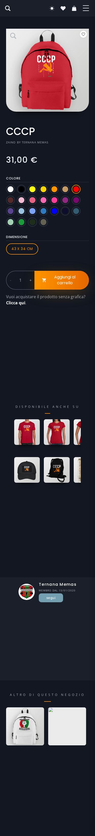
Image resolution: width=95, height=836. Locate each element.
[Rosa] (43, 200)
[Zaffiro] (43, 211)
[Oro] (43, 189)
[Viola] (10, 211)
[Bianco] (10, 189)
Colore (13, 178)
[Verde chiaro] (10, 222)
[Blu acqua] (76, 211)
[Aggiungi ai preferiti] (83, 34)
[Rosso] (76, 189)
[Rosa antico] (32, 200)
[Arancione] (54, 189)
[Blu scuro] (65, 211)
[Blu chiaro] (32, 211)
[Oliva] (43, 222)
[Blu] (54, 211)
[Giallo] (32, 189)
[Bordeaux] (10, 200)
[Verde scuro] (32, 222)
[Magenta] (65, 200)
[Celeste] (21, 211)
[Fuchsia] (54, 200)
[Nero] (21, 189)
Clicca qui (15, 303)
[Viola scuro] (76, 200)
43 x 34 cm (22, 248)
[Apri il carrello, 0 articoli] (74, 8)
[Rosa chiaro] (21, 200)
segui (50, 598)
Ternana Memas (35, 142)
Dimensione (17, 237)
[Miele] (65, 189)
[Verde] (21, 222)
